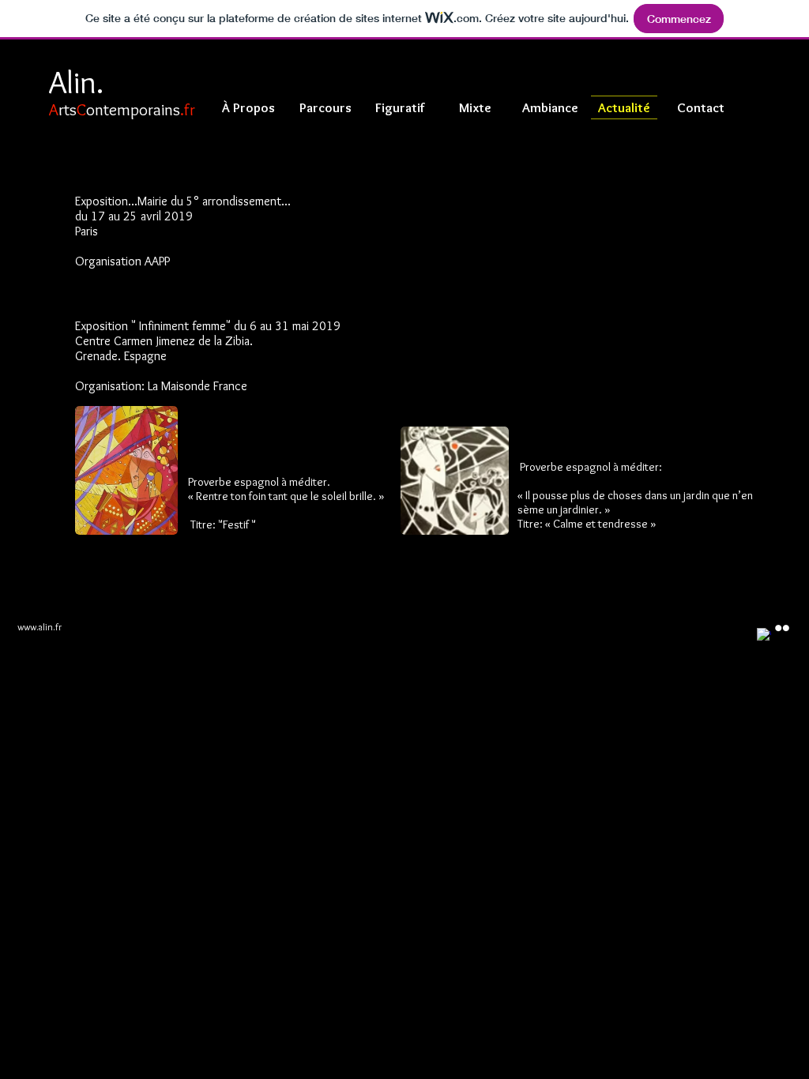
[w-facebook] (764, 635)
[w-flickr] (782, 628)
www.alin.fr (39, 627)
